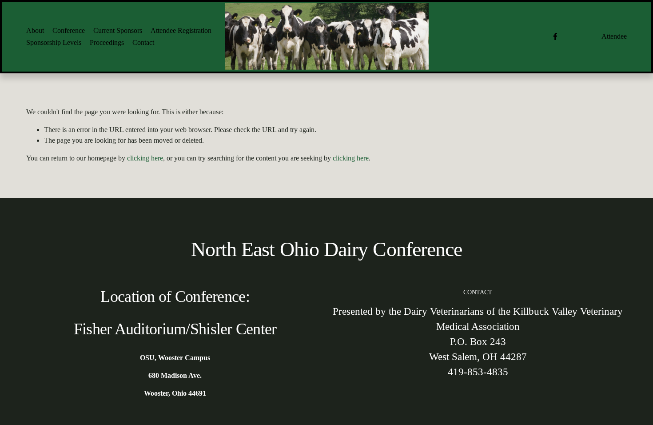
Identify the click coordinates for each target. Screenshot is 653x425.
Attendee (614, 36)
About (35, 30)
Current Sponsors (117, 30)
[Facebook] (555, 36)
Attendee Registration (181, 30)
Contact (143, 42)
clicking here (145, 158)
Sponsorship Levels (53, 42)
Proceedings (107, 42)
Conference (68, 30)
